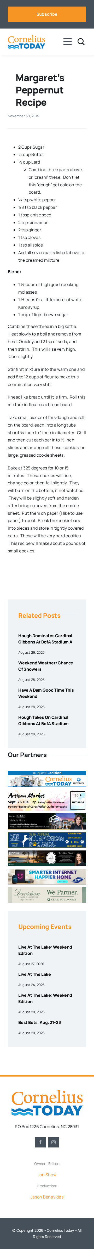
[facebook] (40, 1142)
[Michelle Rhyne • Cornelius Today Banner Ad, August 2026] (47, 815)
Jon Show (47, 1175)
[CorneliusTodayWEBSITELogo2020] (47, 1092)
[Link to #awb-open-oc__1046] (81, 41)
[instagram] (53, 1142)
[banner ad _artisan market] (47, 791)
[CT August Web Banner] (47, 773)
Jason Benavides (47, 1197)
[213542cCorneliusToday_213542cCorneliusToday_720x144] (47, 871)
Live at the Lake (34, 974)
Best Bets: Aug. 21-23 (39, 1022)
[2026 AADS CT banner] (47, 834)
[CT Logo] (26, 37)
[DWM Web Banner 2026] (47, 889)
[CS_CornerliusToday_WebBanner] (47, 852)
